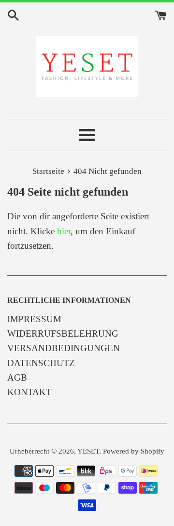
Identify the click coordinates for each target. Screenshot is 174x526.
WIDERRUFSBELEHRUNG (62, 333)
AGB (17, 377)
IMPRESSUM (34, 319)
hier (64, 231)
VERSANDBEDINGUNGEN (63, 348)
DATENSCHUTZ (41, 363)
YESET (88, 451)
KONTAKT (29, 392)
